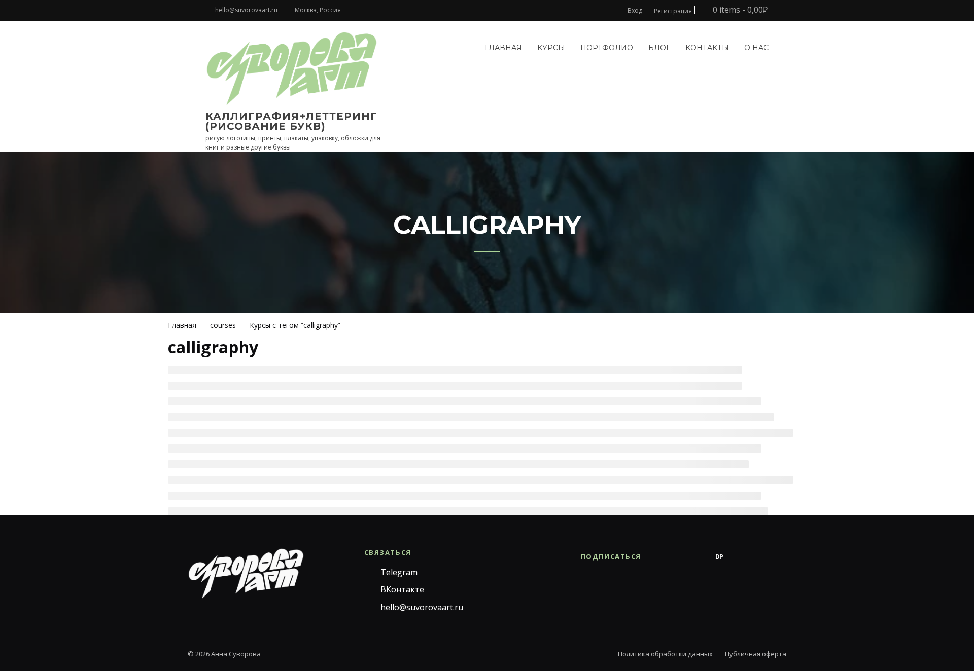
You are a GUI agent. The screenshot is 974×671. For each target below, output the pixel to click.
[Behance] (699, 557)
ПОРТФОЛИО (606, 47)
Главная (503, 47)
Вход (635, 10)
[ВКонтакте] (679, 557)
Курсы (551, 47)
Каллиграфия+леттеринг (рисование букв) (291, 121)
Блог (659, 47)
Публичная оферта (755, 653)
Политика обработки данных (665, 653)
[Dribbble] (740, 557)
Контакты (707, 47)
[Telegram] (658, 557)
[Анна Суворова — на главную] (246, 573)
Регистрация (673, 11)
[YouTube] (760, 557)
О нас (756, 47)
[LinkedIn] (780, 557)
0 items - (739, 10)
